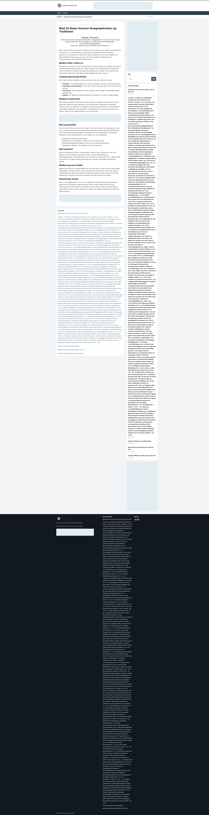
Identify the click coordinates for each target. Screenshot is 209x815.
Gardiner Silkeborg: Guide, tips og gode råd (70, 353)
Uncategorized (73, 25)
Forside (59, 13)
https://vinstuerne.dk (78, 57)
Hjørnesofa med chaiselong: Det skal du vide (71, 349)
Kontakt (65, 13)
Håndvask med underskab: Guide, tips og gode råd (78, 17)
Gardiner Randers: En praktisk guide (68, 346)
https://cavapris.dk (102, 109)
